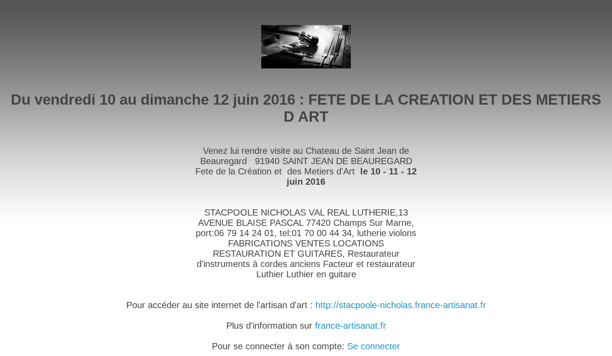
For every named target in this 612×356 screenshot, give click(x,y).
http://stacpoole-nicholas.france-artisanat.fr (400, 305)
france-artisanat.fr (350, 326)
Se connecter (373, 346)
